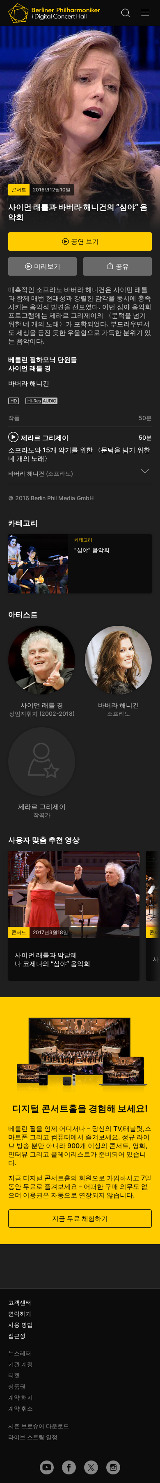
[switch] (145, 470)
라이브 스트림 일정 (32, 1437)
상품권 (16, 1386)
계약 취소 (20, 1408)
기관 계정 (20, 1364)
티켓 (14, 1375)
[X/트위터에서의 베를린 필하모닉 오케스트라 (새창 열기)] (91, 1467)
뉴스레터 (19, 1353)
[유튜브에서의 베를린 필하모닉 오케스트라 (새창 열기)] (47, 1467)
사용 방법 (20, 1324)
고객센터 (19, 1302)
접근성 (16, 1335)
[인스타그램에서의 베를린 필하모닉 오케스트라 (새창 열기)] (113, 1467)
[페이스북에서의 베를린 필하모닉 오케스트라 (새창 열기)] (69, 1467)
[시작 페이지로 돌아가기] (54, 13)
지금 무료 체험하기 (80, 1218)
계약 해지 (20, 1397)
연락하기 (19, 1313)
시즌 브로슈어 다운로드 (38, 1425)
